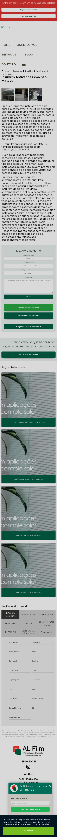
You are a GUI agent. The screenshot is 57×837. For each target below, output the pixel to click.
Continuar (28, 831)
